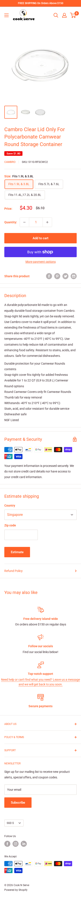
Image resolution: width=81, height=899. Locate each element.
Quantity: (10, 222)
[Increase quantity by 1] (47, 222)
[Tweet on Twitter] (65, 276)
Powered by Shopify (15, 889)
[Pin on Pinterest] (57, 276)
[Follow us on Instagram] (16, 844)
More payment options (40, 261)
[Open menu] (6, 15)
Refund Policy (13, 571)
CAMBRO (10, 162)
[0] (73, 15)
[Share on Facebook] (49, 276)
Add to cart (40, 238)
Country (9, 505)
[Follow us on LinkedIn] (24, 844)
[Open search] (56, 15)
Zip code (10, 525)
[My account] (64, 15)
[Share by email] (74, 276)
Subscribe (18, 803)
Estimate (17, 552)
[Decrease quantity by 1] (24, 222)
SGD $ (10, 823)
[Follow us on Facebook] (7, 844)
